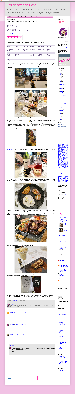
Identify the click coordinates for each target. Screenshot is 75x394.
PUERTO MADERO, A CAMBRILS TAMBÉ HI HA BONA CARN (64, 95)
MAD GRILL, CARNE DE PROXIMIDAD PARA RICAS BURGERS (63, 235)
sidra (61, 179)
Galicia (60, 338)
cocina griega (60, 150)
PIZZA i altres (61, 363)
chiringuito (59, 144)
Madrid (60, 344)
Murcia (60, 346)
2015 (60, 116)
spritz (67, 179)
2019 (60, 80)
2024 (60, 73)
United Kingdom (61, 352)
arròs (62, 140)
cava (67, 143)
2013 (60, 119)
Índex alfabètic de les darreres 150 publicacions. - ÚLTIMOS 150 (63, 311)
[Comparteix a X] (22, 300)
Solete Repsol (65, 139)
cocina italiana (65, 151)
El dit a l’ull (35, 16)
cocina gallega (65, 149)
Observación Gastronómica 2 (62, 246)
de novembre (62, 84)
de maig (61, 92)
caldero (59, 143)
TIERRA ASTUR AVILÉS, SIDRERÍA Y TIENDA (65, 225)
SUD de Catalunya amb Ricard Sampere (63, 324)
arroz (59, 140)
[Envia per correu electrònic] (20, 300)
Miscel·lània (26, 16)
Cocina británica (65, 131)
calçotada (63, 143)
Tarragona (61, 322)
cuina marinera (65, 166)
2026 (60, 70)
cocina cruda (62, 147)
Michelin (64, 137)
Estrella (62, 136)
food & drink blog (9, 379)
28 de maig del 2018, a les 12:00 (20, 334)
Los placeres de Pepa (21, 5)
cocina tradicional (62, 157)
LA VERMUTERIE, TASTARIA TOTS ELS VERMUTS (64, 101)
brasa (62, 141)
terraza (59, 182)
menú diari (65, 175)
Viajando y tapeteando (63, 256)
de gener (62, 111)
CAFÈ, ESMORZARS (62, 362)
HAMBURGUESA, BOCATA (63, 361)
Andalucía (61, 330)
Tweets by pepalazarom (62, 241)
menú (63, 174)
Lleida (60, 321)
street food (60, 180)
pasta (61, 177)
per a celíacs (65, 177)
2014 (60, 117)
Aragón (60, 332)
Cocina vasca (60, 133)
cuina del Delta (63, 162)
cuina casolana (65, 160)
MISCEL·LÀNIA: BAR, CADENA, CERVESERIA (63, 357)
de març (61, 109)
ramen (59, 179)
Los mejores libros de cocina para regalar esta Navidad (63, 262)
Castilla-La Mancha (62, 335)
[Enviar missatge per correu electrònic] (19, 300)
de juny (61, 91)
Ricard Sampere (12, 312)
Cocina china (60, 132)
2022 (60, 76)
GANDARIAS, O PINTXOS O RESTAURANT (63, 98)
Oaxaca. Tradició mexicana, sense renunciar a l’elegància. (63, 252)
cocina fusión (60, 149)
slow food (64, 179)
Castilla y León (61, 336)
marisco (59, 174)
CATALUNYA (17, 16)
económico (60, 172)
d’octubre (62, 85)
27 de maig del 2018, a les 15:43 (20, 324)
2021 (60, 77)
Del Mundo (22, 16)
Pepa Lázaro (11, 324)
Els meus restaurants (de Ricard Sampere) (63, 47)
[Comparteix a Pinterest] (24, 300)
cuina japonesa (63, 165)
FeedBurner (65, 194)
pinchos (59, 178)
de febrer (62, 110)
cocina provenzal (65, 156)
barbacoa (66, 140)
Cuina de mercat (62, 135)
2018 (60, 81)
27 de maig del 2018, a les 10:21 (20, 312)
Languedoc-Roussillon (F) (63, 342)
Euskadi (60, 337)
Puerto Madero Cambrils (18, 23)
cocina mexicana (65, 154)
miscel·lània (60, 176)
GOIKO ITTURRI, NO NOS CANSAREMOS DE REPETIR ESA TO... (64, 104)
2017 (60, 113)
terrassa (66, 181)
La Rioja (60, 343)
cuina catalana (61, 161)
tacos (65, 180)
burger (63, 142)
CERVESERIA (61, 358)
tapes (59, 181)
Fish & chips (66, 136)
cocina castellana (61, 146)
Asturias (60, 333)
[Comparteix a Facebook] (23, 300)
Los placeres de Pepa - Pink (61, 124)
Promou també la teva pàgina (62, 126)
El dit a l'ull (61, 370)
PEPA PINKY (9, 16)
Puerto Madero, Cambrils (16, 34)
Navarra (60, 347)
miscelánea (66, 176)
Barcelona (61, 318)
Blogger (41, 382)
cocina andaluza (65, 145)
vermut (62, 182)
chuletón (63, 144)
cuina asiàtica (60, 160)
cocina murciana (61, 155)
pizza (63, 178)
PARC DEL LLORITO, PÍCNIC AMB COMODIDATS (65, 213)
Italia (60, 341)
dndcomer (61, 280)
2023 (60, 74)
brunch (59, 142)
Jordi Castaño (11, 334)
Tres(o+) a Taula (62, 269)
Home (13, 16)
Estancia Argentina (11, 148)
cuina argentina (65, 159)
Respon (10, 321)
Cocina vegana (65, 133)
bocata (59, 141)
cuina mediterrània (63, 167)
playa (67, 178)
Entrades (61, 290)
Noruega (60, 348)
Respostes (12, 345)
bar (64, 140)
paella (59, 177)
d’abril (61, 107)
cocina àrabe (60, 159)
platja (65, 178)
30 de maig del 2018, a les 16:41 (23, 347)
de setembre (62, 87)
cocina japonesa (61, 152)
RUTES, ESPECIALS (62, 366)
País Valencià (61, 349)
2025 (60, 71)
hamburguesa (61, 173)
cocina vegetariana (64, 158)
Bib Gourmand (61, 130)
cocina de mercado (64, 148)
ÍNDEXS (31, 16)
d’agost (61, 88)
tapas (67, 180)
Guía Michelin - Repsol (63, 314)
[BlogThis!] (21, 300)
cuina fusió (64, 163)
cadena (66, 142)
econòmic (66, 170)
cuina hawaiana (63, 164)
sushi (63, 180)
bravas (64, 141)
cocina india (64, 150)
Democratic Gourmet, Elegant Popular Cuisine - (63, 278)
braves (67, 141)
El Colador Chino (62, 260)
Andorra (60, 331)
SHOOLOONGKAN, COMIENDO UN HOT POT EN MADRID (63, 220)
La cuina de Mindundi (63, 265)
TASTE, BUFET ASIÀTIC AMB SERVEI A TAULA (64, 217)
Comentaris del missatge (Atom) (17, 372)
